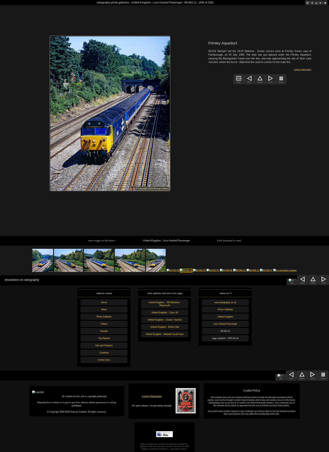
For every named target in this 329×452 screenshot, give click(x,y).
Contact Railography (152, 396)
